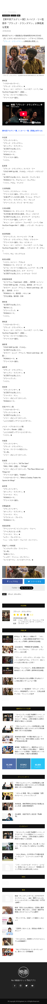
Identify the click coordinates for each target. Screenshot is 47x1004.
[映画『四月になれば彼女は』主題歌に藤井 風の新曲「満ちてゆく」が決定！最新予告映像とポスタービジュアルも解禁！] (7, 910)
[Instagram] (20, 986)
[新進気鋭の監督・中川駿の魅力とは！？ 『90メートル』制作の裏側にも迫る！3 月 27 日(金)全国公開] (7, 739)
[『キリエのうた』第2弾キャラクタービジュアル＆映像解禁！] (7, 941)
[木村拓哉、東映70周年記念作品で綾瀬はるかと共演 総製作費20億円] (7, 806)
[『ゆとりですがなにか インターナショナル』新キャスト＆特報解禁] (7, 952)
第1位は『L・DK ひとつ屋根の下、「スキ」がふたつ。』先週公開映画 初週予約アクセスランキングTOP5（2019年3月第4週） (29, 639)
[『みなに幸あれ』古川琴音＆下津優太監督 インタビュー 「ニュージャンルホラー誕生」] (7, 857)
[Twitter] (26, 986)
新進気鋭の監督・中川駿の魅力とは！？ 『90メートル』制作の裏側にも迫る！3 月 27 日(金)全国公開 (29, 739)
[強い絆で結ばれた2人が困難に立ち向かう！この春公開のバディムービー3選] (7, 681)
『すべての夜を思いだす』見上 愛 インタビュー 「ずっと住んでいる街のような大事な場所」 (30, 846)
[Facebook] (14, 986)
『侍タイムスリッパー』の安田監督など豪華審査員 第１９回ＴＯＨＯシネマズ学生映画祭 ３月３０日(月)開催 (29, 728)
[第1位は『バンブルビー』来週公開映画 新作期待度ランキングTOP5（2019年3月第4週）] (7, 670)
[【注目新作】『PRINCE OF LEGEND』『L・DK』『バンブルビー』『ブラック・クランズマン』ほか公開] (7, 649)
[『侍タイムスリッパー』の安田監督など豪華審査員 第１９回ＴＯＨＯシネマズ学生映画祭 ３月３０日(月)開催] (7, 729)
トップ (4, 12)
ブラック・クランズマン (13, 41)
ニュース (13, 15)
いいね (9, 759)
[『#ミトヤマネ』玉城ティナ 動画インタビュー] (7, 921)
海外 (18, 15)
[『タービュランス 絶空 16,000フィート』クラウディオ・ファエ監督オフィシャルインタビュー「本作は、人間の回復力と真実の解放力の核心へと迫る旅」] (7, 717)
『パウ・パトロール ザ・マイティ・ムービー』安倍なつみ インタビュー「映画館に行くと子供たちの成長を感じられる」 (29, 867)
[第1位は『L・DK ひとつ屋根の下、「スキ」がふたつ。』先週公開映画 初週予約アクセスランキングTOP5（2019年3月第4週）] (7, 639)
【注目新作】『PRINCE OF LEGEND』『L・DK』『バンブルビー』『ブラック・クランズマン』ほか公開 (29, 649)
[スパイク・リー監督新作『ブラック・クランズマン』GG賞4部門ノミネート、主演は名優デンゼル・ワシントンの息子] (7, 691)
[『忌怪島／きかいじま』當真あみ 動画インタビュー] (7, 931)
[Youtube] (32, 986)
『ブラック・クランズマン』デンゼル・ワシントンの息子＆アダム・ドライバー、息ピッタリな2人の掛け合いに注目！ (29, 660)
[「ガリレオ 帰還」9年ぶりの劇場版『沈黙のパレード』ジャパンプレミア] (7, 796)
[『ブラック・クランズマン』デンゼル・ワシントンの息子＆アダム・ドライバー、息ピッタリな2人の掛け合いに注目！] (7, 660)
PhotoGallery (12, 12)
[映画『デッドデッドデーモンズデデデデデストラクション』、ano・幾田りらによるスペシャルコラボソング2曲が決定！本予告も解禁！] (7, 898)
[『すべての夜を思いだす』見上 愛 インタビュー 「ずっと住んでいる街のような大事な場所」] (7, 846)
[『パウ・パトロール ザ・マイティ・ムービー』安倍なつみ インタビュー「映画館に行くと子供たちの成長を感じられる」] (7, 867)
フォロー (23, 759)
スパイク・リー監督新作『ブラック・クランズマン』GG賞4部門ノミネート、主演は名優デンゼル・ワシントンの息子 (29, 691)
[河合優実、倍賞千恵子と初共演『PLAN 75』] (7, 817)
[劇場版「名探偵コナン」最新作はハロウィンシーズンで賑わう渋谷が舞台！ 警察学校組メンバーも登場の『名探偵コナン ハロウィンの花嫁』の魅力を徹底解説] (7, 750)
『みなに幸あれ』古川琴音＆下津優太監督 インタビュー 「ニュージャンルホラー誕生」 (29, 856)
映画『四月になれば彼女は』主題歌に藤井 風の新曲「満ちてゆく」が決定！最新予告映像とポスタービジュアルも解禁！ (29, 910)
